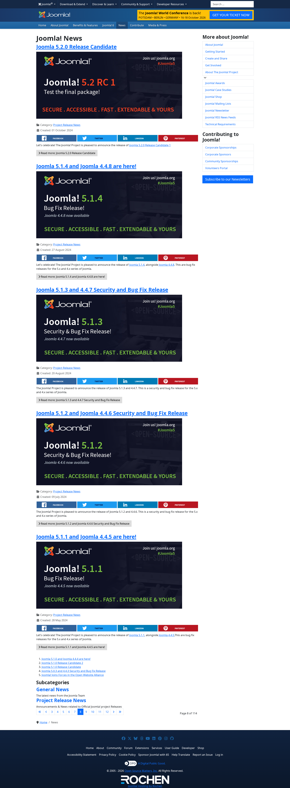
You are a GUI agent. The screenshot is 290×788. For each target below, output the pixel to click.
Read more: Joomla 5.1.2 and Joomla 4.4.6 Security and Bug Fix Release (84, 523)
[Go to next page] (114, 712)
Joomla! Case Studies (218, 90)
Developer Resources (171, 4)
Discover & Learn (103, 4)
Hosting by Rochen (145, 786)
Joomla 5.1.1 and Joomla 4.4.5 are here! (86, 536)
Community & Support (135, 4)
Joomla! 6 (108, 25)
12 (107, 712)
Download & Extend (73, 4)
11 (99, 712)
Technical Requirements (220, 124)
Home (42, 25)
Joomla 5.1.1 (136, 635)
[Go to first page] (39, 712)
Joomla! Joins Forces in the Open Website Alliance (73, 675)
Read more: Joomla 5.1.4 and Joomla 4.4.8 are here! (72, 276)
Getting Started (215, 51)
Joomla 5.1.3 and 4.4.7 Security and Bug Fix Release (102, 289)
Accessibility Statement (81, 755)
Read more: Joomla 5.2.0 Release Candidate (67, 153)
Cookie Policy (127, 755)
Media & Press (157, 25)
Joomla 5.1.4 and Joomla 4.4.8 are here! (86, 166)
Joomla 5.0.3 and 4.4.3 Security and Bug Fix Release (74, 671)
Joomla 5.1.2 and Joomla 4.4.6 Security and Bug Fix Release (112, 413)
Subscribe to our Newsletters (227, 179)
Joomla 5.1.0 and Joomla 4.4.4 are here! (66, 659)
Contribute (137, 25)
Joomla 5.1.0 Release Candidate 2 (62, 663)
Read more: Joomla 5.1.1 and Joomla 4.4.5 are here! (72, 647)
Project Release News (66, 125)
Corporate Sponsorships (220, 147)
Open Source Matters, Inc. (141, 771)
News (122, 25)
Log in (219, 755)
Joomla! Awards (215, 83)
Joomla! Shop (213, 97)
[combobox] (232, 4)
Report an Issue (203, 755)
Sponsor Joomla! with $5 (153, 755)
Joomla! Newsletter (217, 110)
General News (52, 689)
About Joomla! (59, 25)
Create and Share (216, 58)
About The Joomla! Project (221, 72)
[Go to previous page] (46, 712)
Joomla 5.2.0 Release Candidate (76, 46)
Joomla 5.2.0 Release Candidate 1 (150, 145)
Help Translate (181, 755)
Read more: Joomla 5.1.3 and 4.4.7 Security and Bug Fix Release (80, 400)
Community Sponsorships (221, 161)
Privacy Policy (107, 755)
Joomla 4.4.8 (166, 265)
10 (92, 712)
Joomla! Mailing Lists (218, 103)
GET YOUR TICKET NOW (231, 15)
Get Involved (213, 65)
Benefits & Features (85, 25)
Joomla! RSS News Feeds (220, 117)
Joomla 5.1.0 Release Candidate (61, 667)
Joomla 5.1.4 (136, 265)
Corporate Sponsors (218, 154)
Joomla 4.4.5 (166, 635)
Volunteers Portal (216, 168)
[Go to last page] (120, 712)
